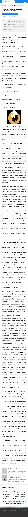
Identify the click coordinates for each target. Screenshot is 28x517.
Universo (7, 5)
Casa (3, 5)
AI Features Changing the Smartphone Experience (14, 503)
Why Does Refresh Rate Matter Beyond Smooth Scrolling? (14, 494)
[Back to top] (26, 463)
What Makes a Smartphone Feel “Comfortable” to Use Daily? (14, 496)
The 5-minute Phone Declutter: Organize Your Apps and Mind (14, 499)
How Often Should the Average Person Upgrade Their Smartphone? (14, 492)
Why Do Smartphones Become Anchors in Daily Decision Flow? (14, 501)
